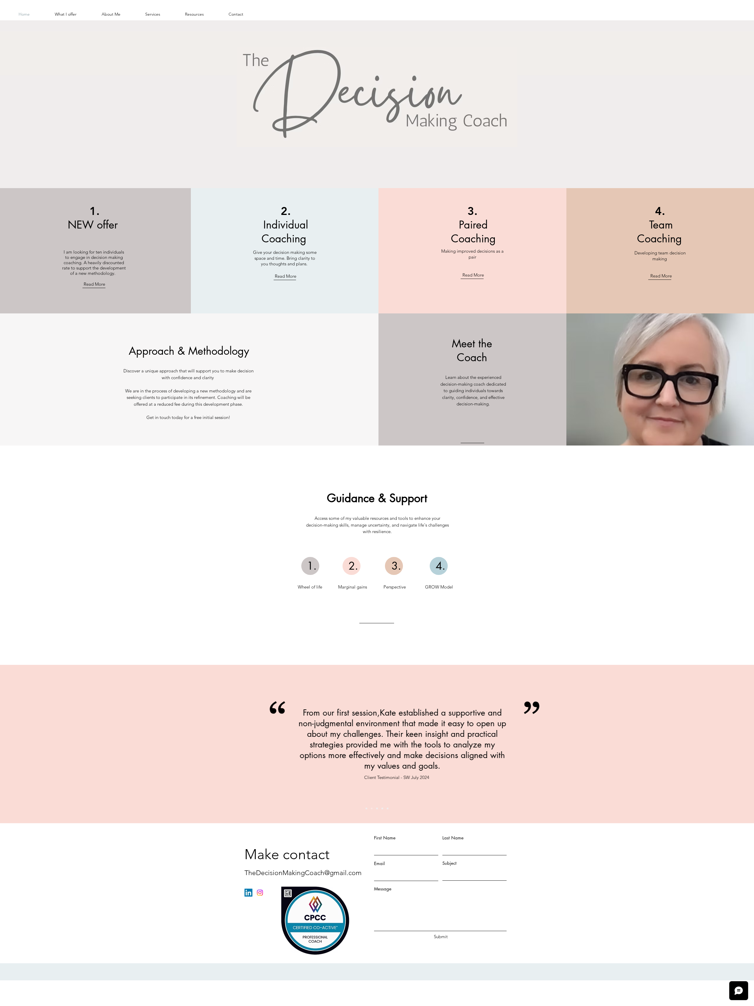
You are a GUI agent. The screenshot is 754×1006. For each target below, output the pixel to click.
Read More (94, 284)
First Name (385, 838)
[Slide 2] (372, 808)
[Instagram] (260, 893)
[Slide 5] (387, 808)
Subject (449, 863)
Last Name (453, 838)
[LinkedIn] (248, 893)
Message (382, 889)
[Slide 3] (377, 808)
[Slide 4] (382, 808)
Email (379, 863)
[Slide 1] (366, 808)
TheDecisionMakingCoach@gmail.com (303, 873)
